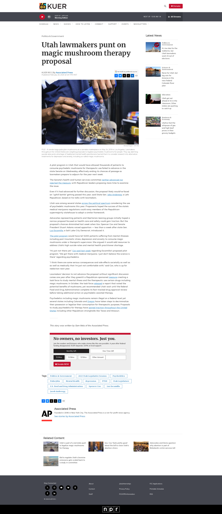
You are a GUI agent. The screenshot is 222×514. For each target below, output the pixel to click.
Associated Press (64, 72)
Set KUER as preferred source (127, 72)
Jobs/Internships (125, 484)
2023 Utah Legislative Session (92, 376)
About (91, 484)
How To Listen (83, 24)
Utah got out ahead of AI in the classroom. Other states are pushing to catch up (170, 103)
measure (113, 277)
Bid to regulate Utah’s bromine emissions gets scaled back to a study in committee (72, 460)
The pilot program (59, 236)
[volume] (49, 16)
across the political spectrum (96, 203)
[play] (42, 16)
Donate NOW (63, 364)
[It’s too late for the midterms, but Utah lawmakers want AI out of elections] (153, 47)
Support (112, 24)
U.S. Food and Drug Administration (66, 386)
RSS (151, 494)
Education (166, 95)
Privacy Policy (124, 489)
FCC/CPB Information (127, 494)
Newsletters (140, 24)
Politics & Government (53, 36)
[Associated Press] (47, 414)
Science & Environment (167, 68)
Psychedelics (119, 376)
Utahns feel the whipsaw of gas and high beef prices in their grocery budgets (169, 128)
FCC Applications (156, 484)
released (98, 283)
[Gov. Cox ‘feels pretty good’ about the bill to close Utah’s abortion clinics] (95, 447)
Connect (99, 24)
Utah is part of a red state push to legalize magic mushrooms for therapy (73, 445)
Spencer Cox (95, 386)
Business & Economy (166, 118)
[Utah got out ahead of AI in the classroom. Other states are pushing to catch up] (153, 99)
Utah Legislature (121, 381)
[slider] (52, 16)
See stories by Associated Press (69, 416)
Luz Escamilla (56, 230)
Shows (67, 24)
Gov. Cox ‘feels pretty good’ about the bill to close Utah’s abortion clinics (117, 445)
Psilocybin (55, 381)
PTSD (104, 381)
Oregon (91, 301)
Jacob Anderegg (57, 391)
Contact (92, 489)
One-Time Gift (108, 351)
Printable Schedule (157, 489)
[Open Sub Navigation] (50, 24)
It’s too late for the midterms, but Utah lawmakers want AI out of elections (169, 53)
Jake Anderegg (114, 194)
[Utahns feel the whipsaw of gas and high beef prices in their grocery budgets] (153, 122)
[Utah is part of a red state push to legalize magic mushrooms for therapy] (50, 447)
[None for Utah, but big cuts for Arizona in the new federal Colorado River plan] (153, 72)
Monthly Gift (71, 351)
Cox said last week (81, 250)
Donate (176, 6)
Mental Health (72, 381)
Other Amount (98, 357)
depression (90, 381)
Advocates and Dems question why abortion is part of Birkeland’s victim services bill (163, 445)
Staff (91, 494)
